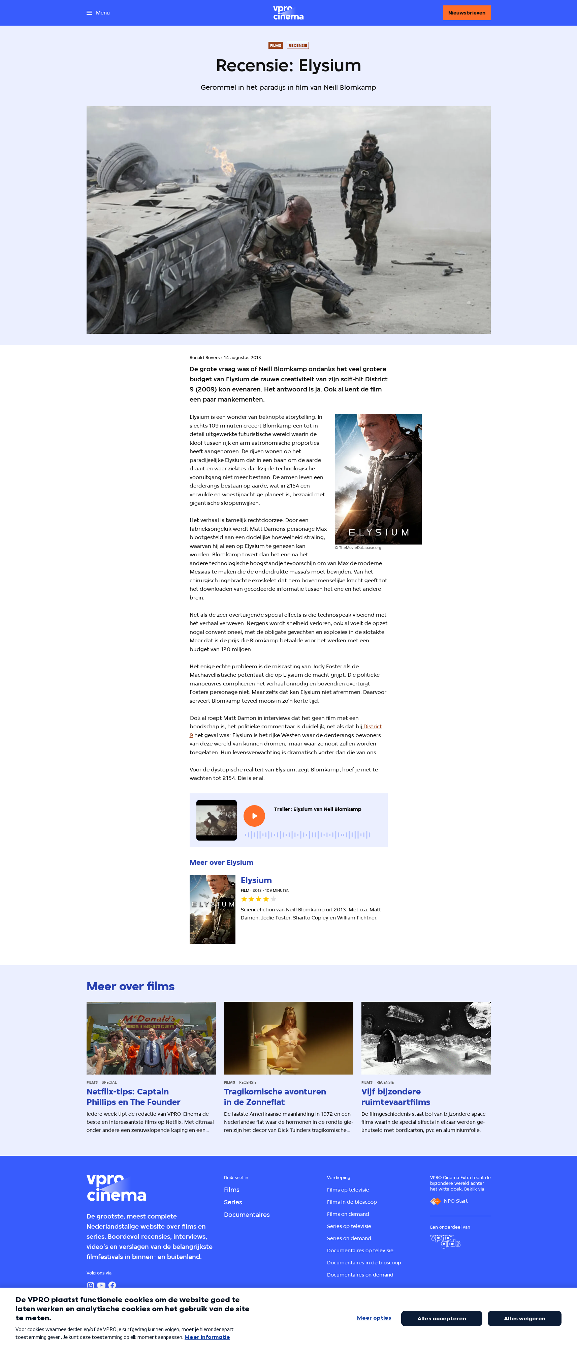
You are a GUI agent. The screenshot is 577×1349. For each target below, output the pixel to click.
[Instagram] (91, 1285)
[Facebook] (112, 1285)
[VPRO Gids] (445, 1242)
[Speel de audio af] (254, 816)
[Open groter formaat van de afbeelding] (378, 479)
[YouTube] (101, 1285)
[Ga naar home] (288, 13)
